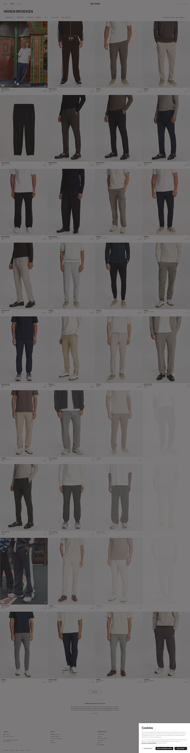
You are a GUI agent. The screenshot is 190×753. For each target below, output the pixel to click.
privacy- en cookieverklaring (149, 743)
